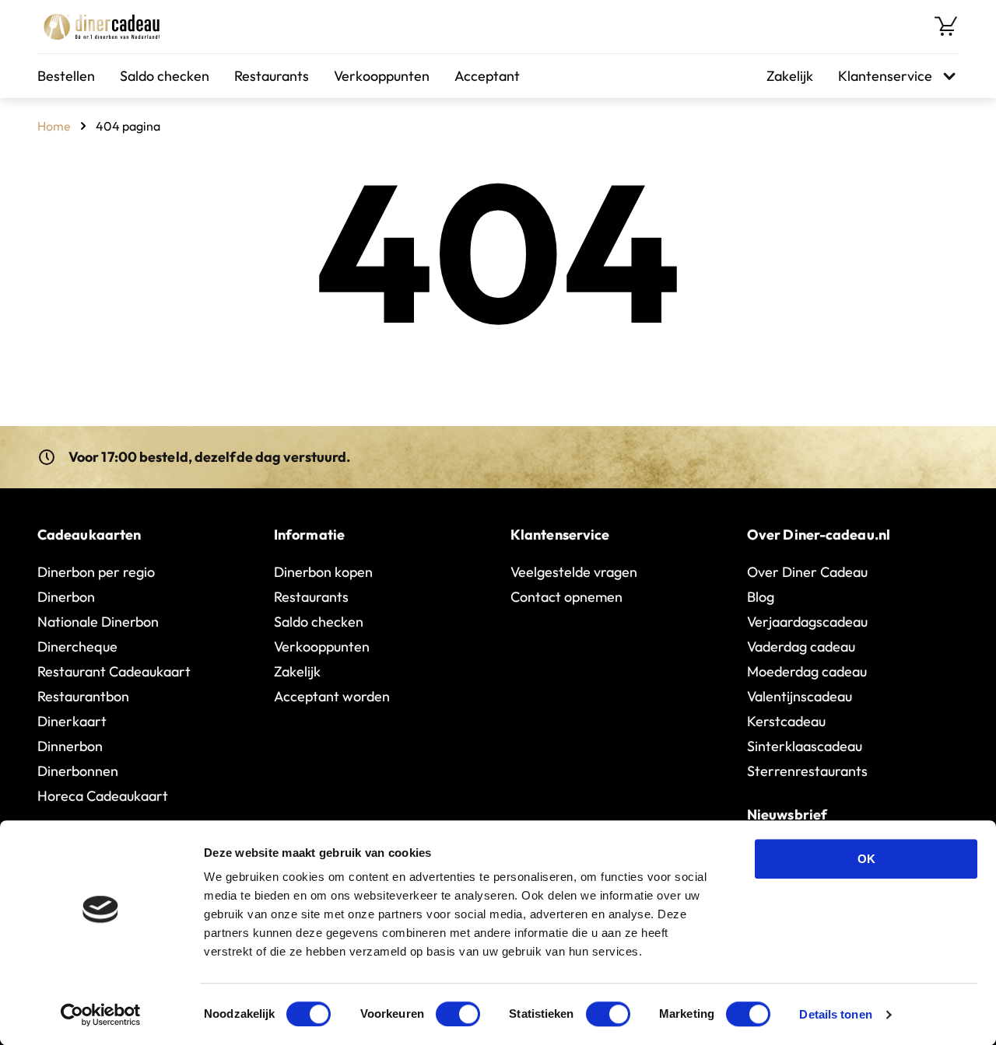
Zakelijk (789, 76)
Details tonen (835, 1014)
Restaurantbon (83, 696)
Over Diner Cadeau (807, 572)
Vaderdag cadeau (801, 646)
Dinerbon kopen (323, 572)
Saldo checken (164, 76)
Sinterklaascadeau (804, 746)
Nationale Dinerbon (98, 622)
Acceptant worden (332, 696)
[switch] (458, 1013)
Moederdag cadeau (807, 671)
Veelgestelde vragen (573, 572)
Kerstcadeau (786, 721)
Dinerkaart (72, 721)
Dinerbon (66, 597)
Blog (760, 597)
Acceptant (487, 76)
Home (54, 126)
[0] (946, 26)
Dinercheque (77, 646)
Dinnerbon (70, 746)
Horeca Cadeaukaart (102, 796)
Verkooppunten (382, 76)
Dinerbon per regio (96, 572)
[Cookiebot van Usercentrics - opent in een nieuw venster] (101, 1014)
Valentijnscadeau (799, 696)
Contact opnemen (566, 597)
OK (866, 858)
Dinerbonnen (77, 771)
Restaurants (271, 76)
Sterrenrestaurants (807, 771)
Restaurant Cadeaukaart (114, 671)
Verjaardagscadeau (807, 622)
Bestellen (66, 76)
